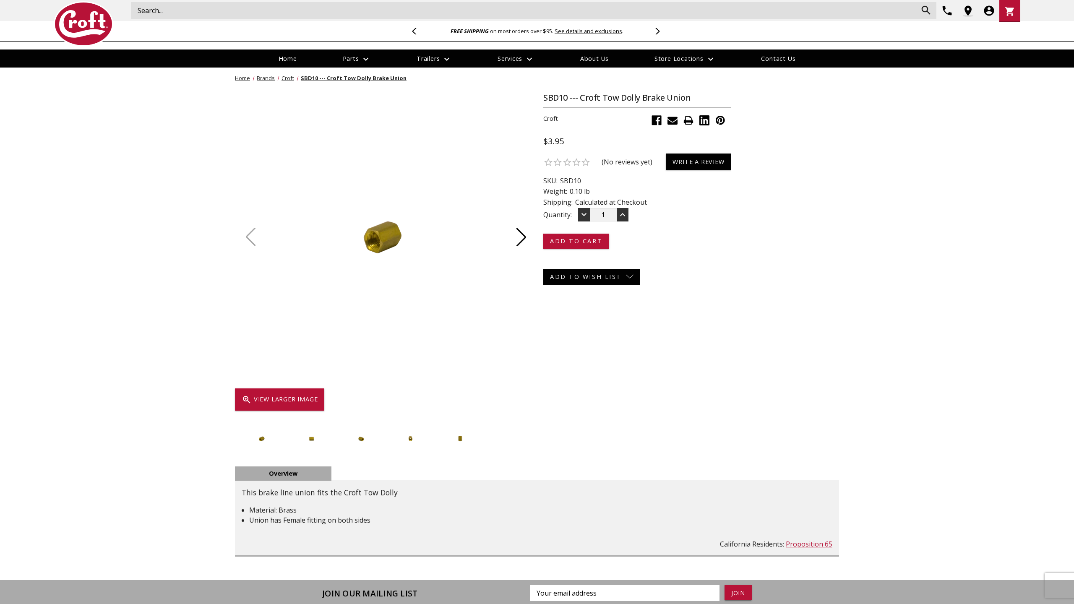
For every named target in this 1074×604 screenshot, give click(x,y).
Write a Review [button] (698, 162)
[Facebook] (657, 120)
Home (288, 58)
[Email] (672, 120)
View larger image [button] (280, 400)
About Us (594, 58)
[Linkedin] (704, 120)
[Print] (688, 120)
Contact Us (778, 58)
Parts (357, 59)
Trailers (434, 59)
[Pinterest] (720, 120)
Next (656, 31)
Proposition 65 (809, 544)
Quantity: (557, 214)
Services (516, 59)
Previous (417, 31)
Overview (283, 473)
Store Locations (685, 59)
